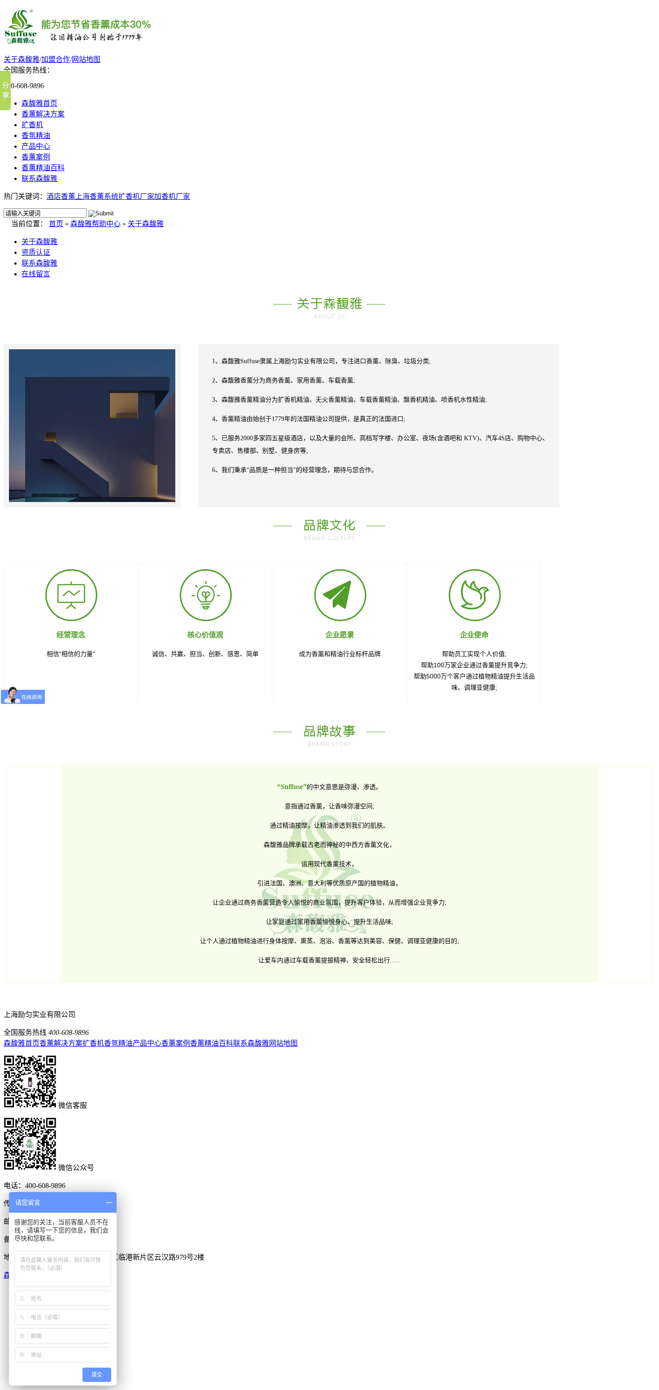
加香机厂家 (172, 196)
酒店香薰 (61, 196)
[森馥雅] (78, 41)
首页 (56, 223)
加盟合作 (55, 59)
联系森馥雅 (39, 178)
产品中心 (36, 146)
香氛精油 (36, 135)
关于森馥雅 (21, 59)
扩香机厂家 (136, 196)
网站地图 (86, 59)
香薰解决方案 (43, 114)
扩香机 (32, 125)
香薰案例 (36, 157)
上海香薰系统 (96, 196)
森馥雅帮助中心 (95, 223)
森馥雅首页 (39, 103)
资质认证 (36, 252)
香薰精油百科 (43, 168)
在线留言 (36, 274)
